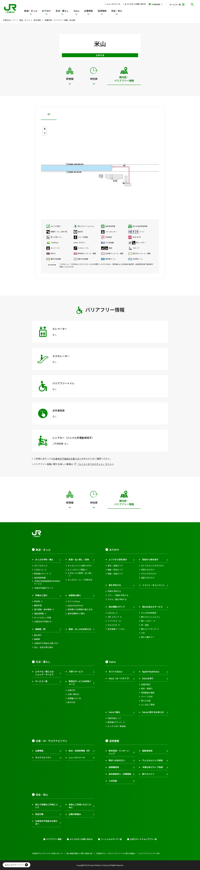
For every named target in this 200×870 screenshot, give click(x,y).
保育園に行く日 (74, 698)
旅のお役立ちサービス (152, 606)
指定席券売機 (40, 577)
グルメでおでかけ (148, 573)
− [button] (45, 133)
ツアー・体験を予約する (118, 595)
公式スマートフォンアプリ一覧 (143, 839)
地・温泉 (145, 625)
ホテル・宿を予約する (117, 599)
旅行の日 (71, 702)
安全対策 (39, 814)
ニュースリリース (113, 4)
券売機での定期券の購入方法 (80, 609)
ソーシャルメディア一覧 (111, 839)
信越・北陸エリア (115, 573)
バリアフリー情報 (53, 839)
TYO (143, 633)
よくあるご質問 (147, 704)
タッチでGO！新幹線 (117, 726)
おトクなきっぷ (40, 565)
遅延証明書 (39, 613)
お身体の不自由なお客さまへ (67, 458)
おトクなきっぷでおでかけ (152, 565)
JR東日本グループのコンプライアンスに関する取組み (115, 853)
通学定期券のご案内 (76, 613)
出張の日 (71, 690)
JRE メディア (113, 617)
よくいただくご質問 (76, 569)
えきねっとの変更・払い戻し (80, 573)
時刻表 (37, 601)
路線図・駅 (40, 629)
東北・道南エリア (115, 565)
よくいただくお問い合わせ (135, 4)
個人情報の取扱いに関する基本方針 (80, 853)
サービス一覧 (41, 681)
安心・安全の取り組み (43, 647)
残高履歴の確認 (147, 692)
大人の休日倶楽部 (148, 613)
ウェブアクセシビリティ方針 (149, 853)
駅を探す (38, 635)
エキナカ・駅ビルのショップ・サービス (44, 673)
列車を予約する (114, 591)
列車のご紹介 (41, 595)
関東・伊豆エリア (115, 569)
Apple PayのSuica (75, 605)
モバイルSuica (74, 601)
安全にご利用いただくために (80, 806)
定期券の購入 (75, 595)
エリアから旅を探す (118, 559)
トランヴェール (114, 621)
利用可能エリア (114, 718)
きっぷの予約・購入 (44, 559)
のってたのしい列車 (42, 617)
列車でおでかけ (147, 569)
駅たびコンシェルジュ (150, 617)
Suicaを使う (148, 678)
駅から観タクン (147, 637)
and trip (111, 613)
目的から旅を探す (150, 559)
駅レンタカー (147, 621)
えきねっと (39, 569)
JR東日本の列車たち (43, 621)
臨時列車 (38, 605)
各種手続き (146, 684)
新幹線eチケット (41, 573)
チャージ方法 (147, 696)
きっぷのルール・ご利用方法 (80, 579)
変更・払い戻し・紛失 (79, 559)
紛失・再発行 (147, 688)
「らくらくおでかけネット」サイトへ (95, 464)
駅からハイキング (148, 629)
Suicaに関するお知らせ (153, 712)
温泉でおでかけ (147, 577)
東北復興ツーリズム (116, 629)
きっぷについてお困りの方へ (80, 565)
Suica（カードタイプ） (119, 678)
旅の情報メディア (117, 606)
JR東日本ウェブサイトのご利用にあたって (47, 853)
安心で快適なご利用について (46, 806)
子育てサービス (76, 671)
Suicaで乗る (114, 712)
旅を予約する (115, 585)
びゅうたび (112, 625)
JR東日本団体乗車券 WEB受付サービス (47, 582)
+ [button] (45, 129)
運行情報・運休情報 (42, 609)
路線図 (37, 639)
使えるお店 (146, 700)
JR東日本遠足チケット (44, 588)
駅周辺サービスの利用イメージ (80, 682)
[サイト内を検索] (192, 4)
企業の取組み (75, 814)
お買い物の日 (73, 694)
